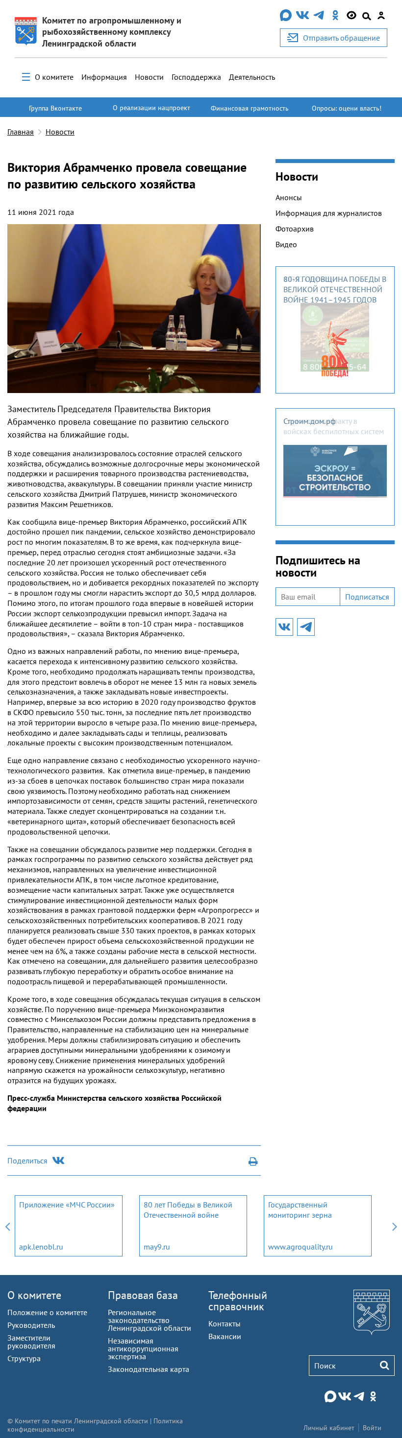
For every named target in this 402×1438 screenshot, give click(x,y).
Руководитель (31, 1325)
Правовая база (143, 1295)
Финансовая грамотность (250, 108)
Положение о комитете (47, 1312)
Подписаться (367, 597)
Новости (149, 77)
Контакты (224, 1323)
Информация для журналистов (329, 213)
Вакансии (224, 1336)
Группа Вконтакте (55, 108)
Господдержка (196, 77)
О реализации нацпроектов (151, 112)
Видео (286, 244)
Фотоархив (295, 228)
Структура (24, 1358)
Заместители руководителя (31, 1341)
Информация (104, 77)
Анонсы (289, 197)
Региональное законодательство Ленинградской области (149, 1320)
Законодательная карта (148, 1369)
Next (395, 1225)
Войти (372, 1427)
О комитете (54, 77)
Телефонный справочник (237, 1300)
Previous (7, 1225)
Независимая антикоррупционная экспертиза (143, 1348)
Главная (20, 132)
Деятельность (252, 77)
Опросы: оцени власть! (346, 108)
